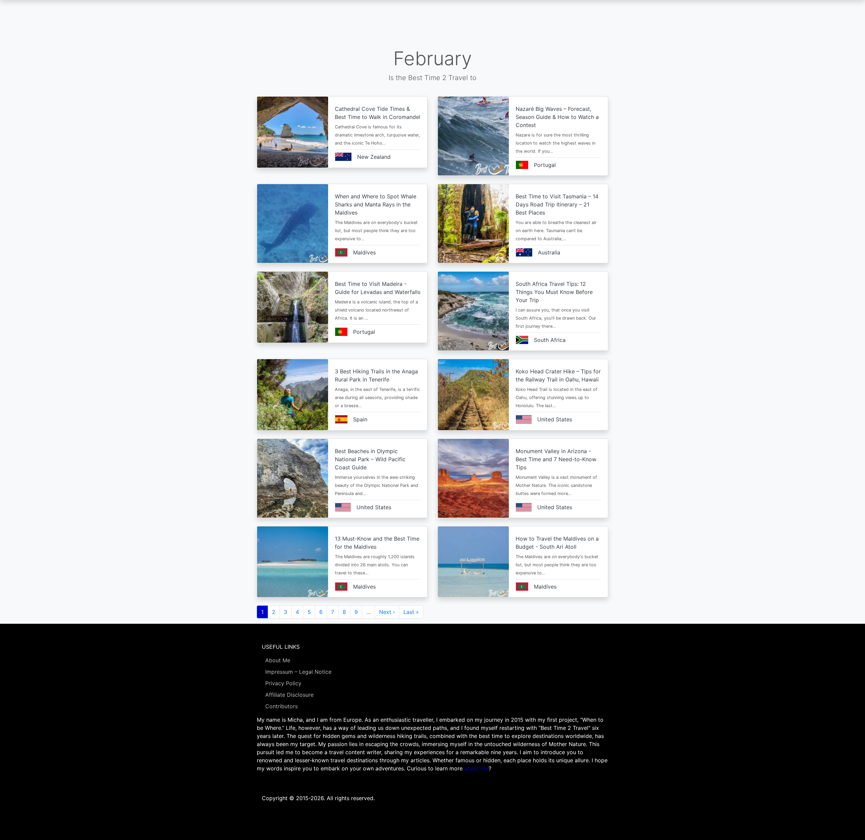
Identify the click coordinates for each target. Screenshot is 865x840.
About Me (277, 660)
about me (476, 768)
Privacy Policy (283, 683)
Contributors (281, 706)
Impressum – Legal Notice (298, 671)
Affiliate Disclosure (289, 694)
